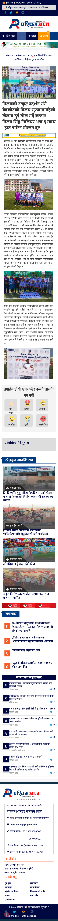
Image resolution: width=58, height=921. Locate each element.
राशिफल (44, 7)
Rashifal (33, 7)
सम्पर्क (7, 895)
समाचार (34, 883)
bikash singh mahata (17, 56)
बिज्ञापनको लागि (38, 891)
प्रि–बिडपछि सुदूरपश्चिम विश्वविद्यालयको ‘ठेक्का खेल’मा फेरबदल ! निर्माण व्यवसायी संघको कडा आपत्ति (32, 627)
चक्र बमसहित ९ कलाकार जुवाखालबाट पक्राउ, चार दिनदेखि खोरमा (30, 684)
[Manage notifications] (6, 914)
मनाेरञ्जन (8, 887)
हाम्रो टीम (34, 895)
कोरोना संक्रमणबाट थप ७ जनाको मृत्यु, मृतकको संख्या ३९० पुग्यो (29, 745)
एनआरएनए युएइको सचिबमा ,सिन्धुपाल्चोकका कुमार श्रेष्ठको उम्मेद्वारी (31, 697)
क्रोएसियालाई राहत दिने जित (26, 650)
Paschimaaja (20, 7)
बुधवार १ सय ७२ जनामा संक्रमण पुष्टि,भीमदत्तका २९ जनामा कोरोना (31, 720)
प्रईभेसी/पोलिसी (12, 891)
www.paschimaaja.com (29, 799)
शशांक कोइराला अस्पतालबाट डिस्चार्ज (25, 757)
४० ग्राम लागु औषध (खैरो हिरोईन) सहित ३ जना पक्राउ (32, 709)
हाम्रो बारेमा (10, 899)
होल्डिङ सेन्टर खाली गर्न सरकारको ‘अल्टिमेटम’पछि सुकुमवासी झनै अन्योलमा (32, 639)
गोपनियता (35, 887)
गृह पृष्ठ (8, 883)
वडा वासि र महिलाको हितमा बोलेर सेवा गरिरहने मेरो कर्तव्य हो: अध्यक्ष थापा (31, 732)
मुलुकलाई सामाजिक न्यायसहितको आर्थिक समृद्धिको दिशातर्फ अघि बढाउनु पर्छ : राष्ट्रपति (31, 768)
